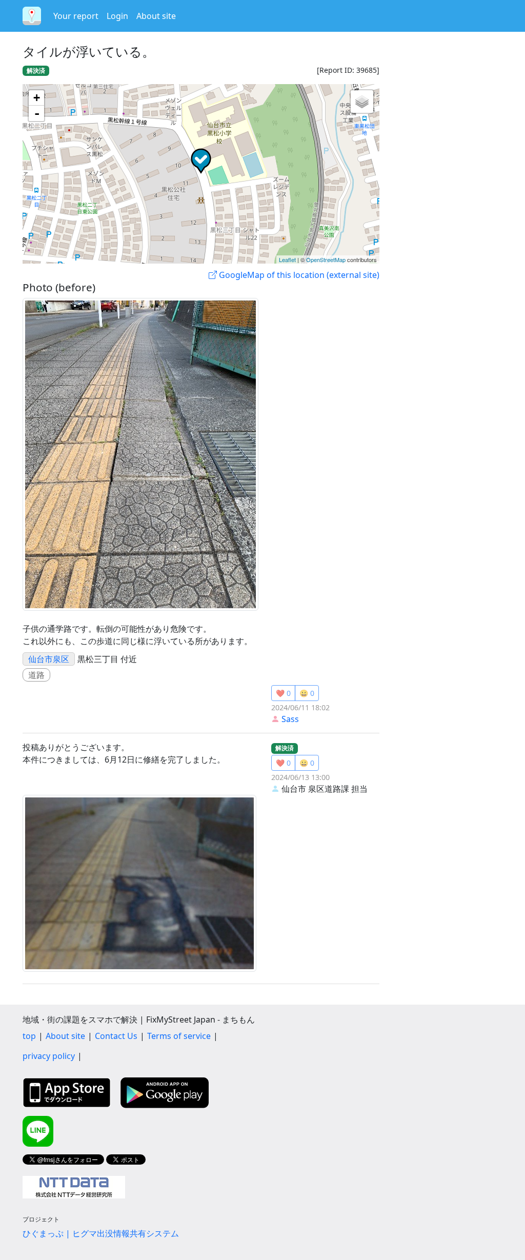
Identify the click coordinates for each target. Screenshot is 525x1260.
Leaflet (287, 259)
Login (117, 16)
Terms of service (179, 1036)
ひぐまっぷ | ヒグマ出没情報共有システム (101, 1233)
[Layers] (362, 101)
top (29, 1036)
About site (156, 16)
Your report (75, 16)
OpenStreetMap (326, 259)
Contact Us (116, 1036)
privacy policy (49, 1056)
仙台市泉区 (48, 659)
